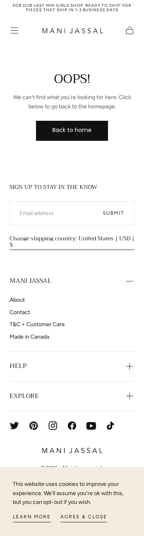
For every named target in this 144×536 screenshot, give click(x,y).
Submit (113, 213)
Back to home (72, 130)
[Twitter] (14, 425)
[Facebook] (72, 425)
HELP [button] (18, 366)
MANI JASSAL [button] (31, 280)
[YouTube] (91, 425)
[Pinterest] (33, 425)
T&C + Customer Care (37, 324)
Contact (20, 312)
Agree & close (83, 517)
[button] (14, 30)
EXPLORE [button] (24, 396)
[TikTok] (110, 425)
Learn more (32, 517)
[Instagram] (53, 425)
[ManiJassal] (72, 451)
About (17, 299)
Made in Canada (29, 336)
